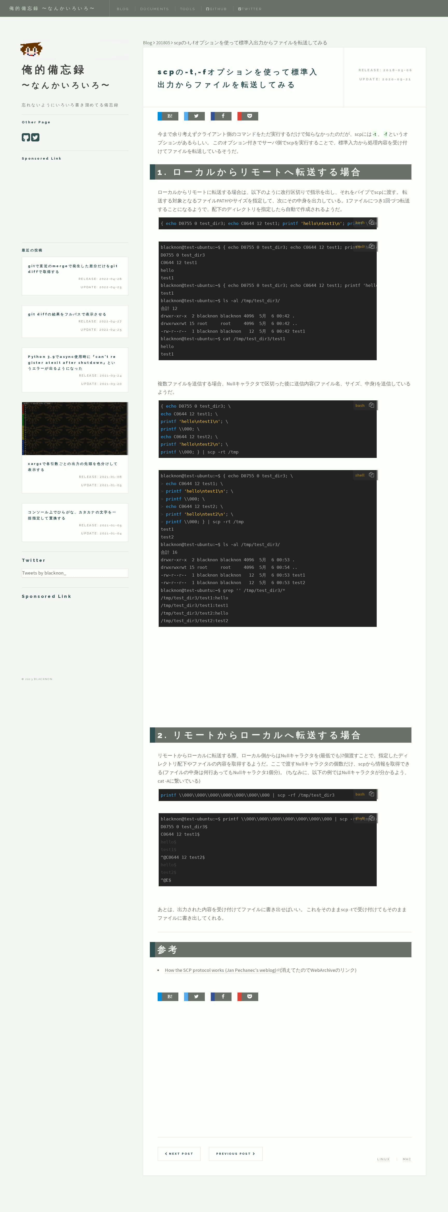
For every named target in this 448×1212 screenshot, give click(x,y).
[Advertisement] (274, 682)
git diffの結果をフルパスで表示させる (67, 314)
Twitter (252, 9)
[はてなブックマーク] (168, 116)
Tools (187, 9)
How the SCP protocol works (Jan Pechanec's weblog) (220, 970)
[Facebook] (221, 116)
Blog (123, 9)
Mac (407, 1159)
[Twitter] (194, 116)
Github (218, 9)
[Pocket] (247, 116)
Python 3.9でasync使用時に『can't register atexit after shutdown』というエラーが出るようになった (72, 363)
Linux (383, 1159)
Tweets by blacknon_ (44, 573)
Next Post (180, 1154)
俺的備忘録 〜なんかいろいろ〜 (52, 8)
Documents (154, 9)
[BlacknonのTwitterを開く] (35, 137)
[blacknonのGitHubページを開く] (26, 137)
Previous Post (234, 1154)
